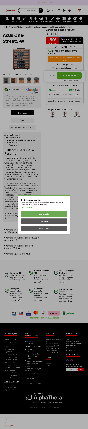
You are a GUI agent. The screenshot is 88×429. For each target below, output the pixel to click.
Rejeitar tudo (44, 228)
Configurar (44, 221)
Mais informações (27, 207)
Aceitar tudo (44, 214)
